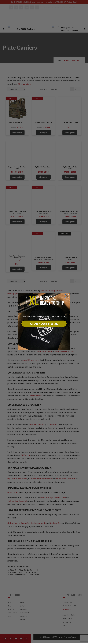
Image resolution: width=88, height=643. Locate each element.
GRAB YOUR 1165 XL (44, 324)
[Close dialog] (67, 296)
